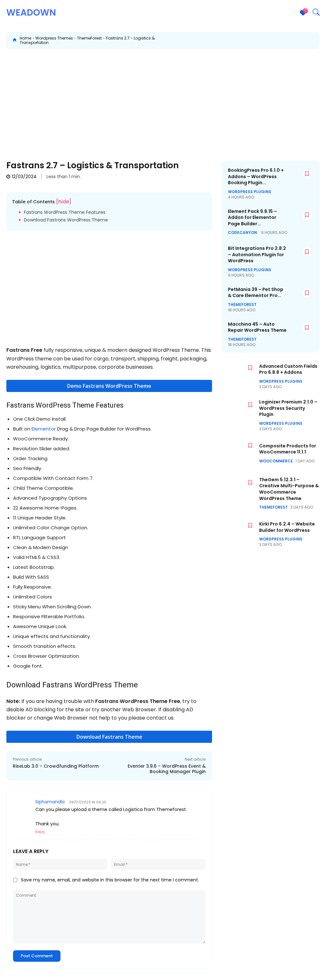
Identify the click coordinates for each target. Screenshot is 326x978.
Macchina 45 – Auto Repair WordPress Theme (257, 327)
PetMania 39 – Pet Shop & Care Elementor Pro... (255, 292)
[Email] (287, 40)
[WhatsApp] (258, 40)
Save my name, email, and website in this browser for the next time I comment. (110, 880)
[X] (229, 40)
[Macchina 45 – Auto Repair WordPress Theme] (300, 331)
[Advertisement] (163, 100)
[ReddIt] (273, 40)
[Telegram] (317, 40)
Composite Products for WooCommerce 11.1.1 (287, 449)
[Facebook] (214, 40)
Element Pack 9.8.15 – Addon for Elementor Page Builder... (252, 217)
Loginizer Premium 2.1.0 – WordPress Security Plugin (288, 408)
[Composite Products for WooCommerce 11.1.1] (239, 453)
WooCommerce (276, 461)
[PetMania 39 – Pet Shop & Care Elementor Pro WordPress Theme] (300, 296)
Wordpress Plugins (249, 191)
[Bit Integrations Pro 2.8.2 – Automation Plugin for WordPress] (300, 255)
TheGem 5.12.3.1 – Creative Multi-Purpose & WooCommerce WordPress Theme (289, 489)
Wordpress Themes (54, 38)
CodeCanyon (242, 232)
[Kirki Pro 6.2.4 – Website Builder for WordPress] (239, 533)
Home (25, 38)
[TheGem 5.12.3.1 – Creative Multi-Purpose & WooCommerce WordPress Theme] (239, 490)
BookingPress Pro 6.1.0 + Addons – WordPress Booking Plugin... (256, 176)
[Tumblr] (302, 40)
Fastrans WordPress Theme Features (64, 212)
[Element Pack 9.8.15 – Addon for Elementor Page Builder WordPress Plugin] (300, 218)
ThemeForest (89, 38)
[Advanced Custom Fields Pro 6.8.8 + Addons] (239, 375)
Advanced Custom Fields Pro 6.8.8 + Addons (288, 369)
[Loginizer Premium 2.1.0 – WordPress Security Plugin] (239, 412)
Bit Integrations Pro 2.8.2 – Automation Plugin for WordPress (257, 254)
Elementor (44, 428)
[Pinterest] (243, 40)
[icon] (15, 40)
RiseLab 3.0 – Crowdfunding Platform (56, 766)
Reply (40, 831)
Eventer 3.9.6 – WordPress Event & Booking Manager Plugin (167, 769)
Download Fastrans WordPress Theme (66, 220)
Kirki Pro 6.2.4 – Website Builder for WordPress (287, 527)
